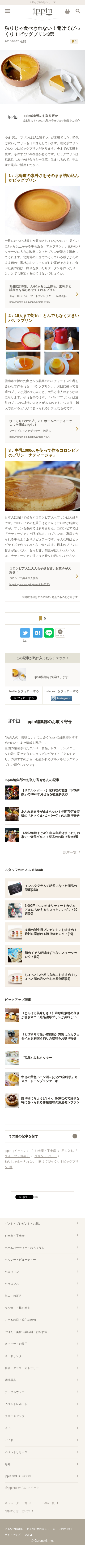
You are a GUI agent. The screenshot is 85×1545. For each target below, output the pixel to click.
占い (7, 1428)
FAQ (26, 1534)
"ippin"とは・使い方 (17, 1511)
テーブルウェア (15, 1392)
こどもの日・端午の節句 (20, 1319)
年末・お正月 (13, 1296)
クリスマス (12, 1283)
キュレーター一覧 (16, 1503)
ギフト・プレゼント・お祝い (23, 1223)
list (24, 640)
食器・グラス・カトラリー (22, 1368)
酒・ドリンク (13, 1356)
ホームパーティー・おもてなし (24, 1247)
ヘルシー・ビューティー (20, 1259)
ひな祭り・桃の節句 (17, 1308)
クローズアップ (15, 1416)
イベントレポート (16, 1404)
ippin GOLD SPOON (18, 1476)
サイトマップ (12, 1534)
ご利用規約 (65, 1528)
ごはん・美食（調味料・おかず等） (27, 1332)
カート (67, 11)
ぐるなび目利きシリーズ (40, 1528)
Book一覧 (48, 1503)
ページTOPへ (42, 1185)
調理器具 (10, 1380)
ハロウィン (12, 1271)
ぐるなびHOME (14, 1528)
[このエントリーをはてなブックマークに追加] (37, 633)
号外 (7, 1464)
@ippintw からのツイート (22, 1488)
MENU (7, 11)
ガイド (9, 1440)
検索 (78, 11)
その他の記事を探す (23, 1136)
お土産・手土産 (15, 1235)
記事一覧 (69, 852)
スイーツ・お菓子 (16, 1344)
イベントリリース (16, 1452)
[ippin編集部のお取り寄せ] (38, 729)
